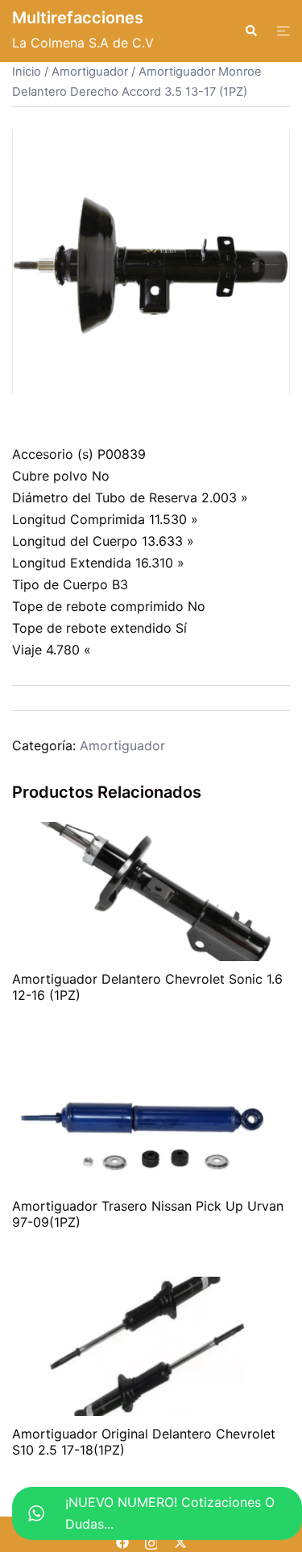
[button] (250, 30)
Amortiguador (90, 71)
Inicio (26, 71)
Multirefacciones (77, 17)
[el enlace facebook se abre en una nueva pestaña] (122, 1541)
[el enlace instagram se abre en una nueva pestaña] (151, 1541)
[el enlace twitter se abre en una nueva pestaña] (180, 1541)
